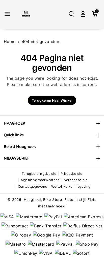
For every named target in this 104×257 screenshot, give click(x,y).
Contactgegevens (32, 186)
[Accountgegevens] (83, 13)
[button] (7, 14)
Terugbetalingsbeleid (39, 174)
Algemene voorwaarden (40, 180)
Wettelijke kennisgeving (70, 186)
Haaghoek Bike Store (43, 199)
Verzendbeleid (76, 180)
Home (9, 41)
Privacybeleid (71, 174)
